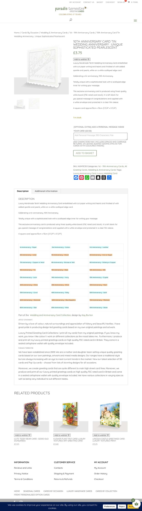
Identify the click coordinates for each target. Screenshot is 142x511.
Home (17, 32)
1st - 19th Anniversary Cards (82, 32)
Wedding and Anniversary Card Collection (50, 315)
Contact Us (88, 3)
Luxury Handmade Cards (79, 491)
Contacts (58, 468)
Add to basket (85, 153)
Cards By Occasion (30, 32)
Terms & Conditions (23, 479)
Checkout (110, 3)
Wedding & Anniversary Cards (54, 32)
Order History (100, 473)
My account (75, 3)
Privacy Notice (21, 473)
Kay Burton (87, 315)
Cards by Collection (106, 491)
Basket (100, 3)
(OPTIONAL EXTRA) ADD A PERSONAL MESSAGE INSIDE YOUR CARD (99, 129)
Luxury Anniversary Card (84, 173)
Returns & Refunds (63, 479)
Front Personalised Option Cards (32, 494)
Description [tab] (23, 191)
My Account (100, 468)
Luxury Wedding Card (107, 173)
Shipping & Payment (64, 473)
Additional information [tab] (46, 191)
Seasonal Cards (31, 491)
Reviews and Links (23, 468)
